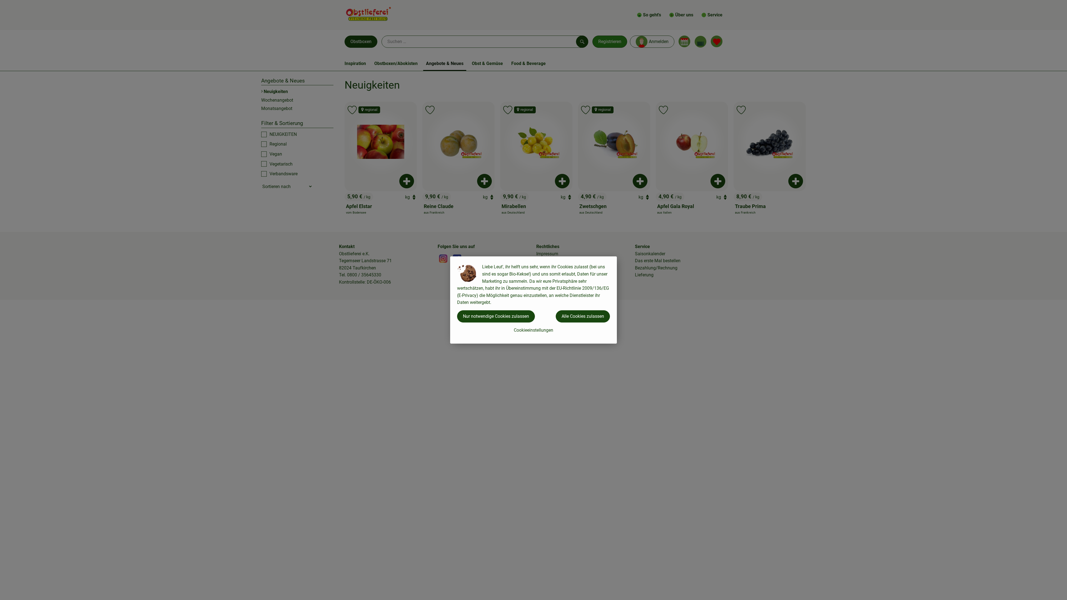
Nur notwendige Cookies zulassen (496, 316)
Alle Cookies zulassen (583, 316)
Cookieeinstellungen (533, 330)
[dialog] (533, 300)
